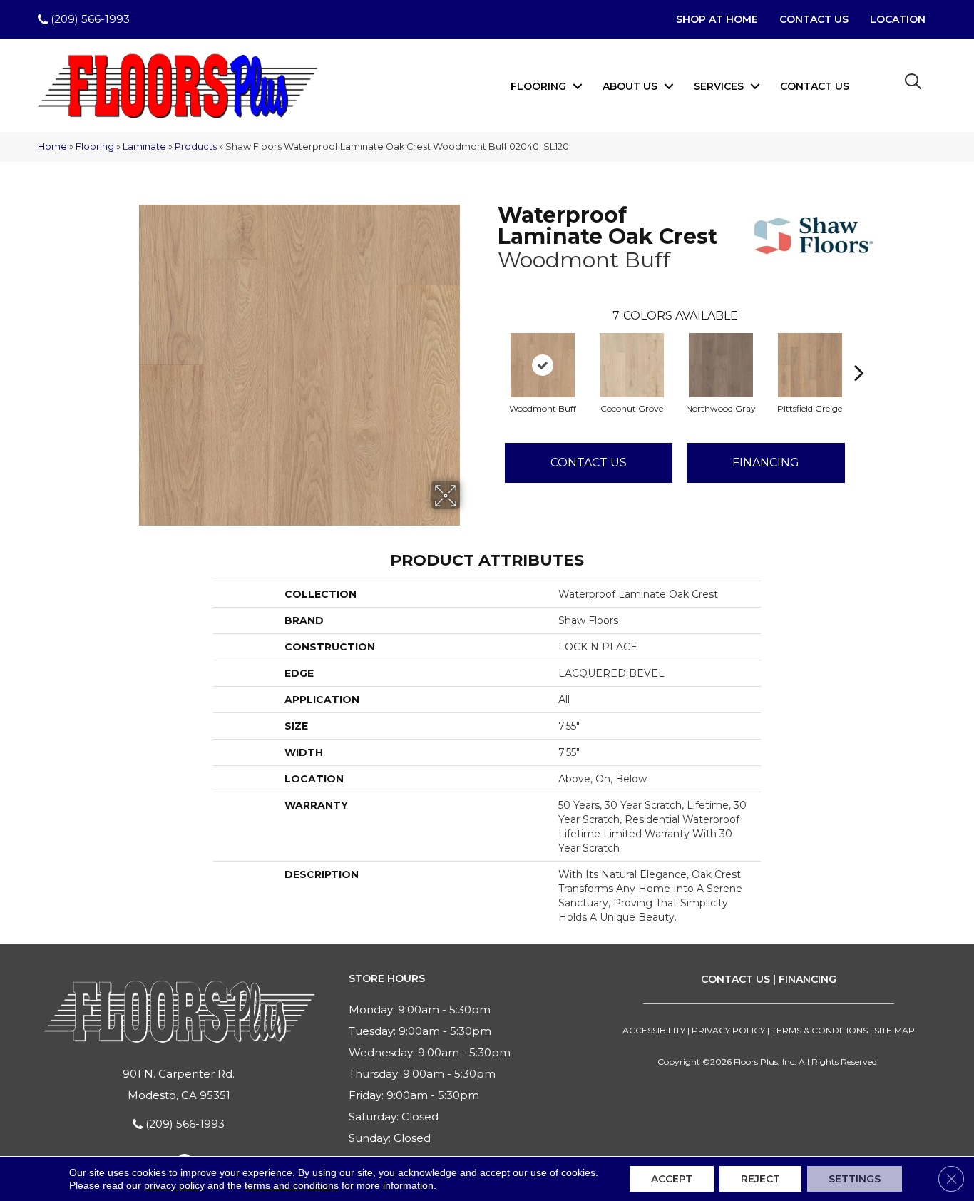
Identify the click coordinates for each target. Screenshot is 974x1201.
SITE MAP (894, 1030)
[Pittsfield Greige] (810, 365)
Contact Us (814, 86)
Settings (855, 1178)
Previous (490, 351)
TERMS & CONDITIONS (819, 1030)
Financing (765, 462)
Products (196, 146)
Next (859, 351)
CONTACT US (735, 979)
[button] (577, 86)
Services (719, 86)
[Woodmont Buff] (542, 365)
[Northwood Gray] (721, 365)
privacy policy (174, 1185)
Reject (760, 1178)
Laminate (144, 146)
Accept (671, 1178)
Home (52, 146)
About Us (630, 86)
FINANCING (807, 979)
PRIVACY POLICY (728, 1030)
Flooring (538, 86)
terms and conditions (292, 1185)
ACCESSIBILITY (653, 1030)
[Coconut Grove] (631, 365)
